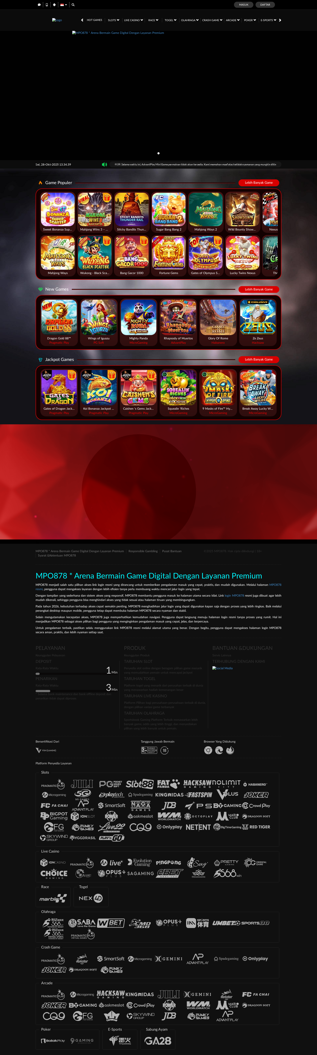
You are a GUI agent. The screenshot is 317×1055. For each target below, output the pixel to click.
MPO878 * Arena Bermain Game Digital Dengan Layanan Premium (80, 551)
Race (152, 20)
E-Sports (267, 20)
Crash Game (211, 20)
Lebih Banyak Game (259, 182)
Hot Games (94, 20)
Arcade (231, 20)
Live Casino (132, 20)
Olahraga (188, 20)
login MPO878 (234, 595)
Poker (248, 20)
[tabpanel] (158, 95)
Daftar (265, 4)
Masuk (243, 4)
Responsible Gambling (143, 551)
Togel (169, 20)
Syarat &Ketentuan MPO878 (57, 555)
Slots (112, 20)
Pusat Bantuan (172, 551)
